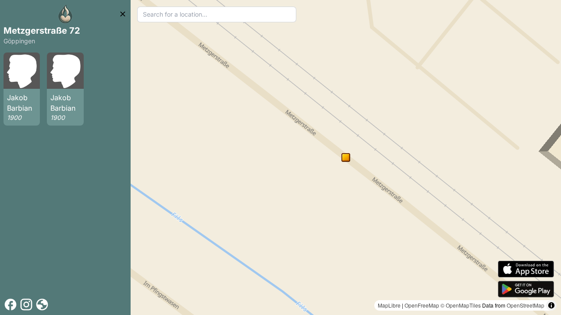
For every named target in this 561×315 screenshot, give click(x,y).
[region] (346, 157)
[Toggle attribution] (551, 305)
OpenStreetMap (525, 305)
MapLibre (389, 305)
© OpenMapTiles (460, 305)
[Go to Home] (65, 14)
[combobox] (217, 14)
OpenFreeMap (422, 305)
